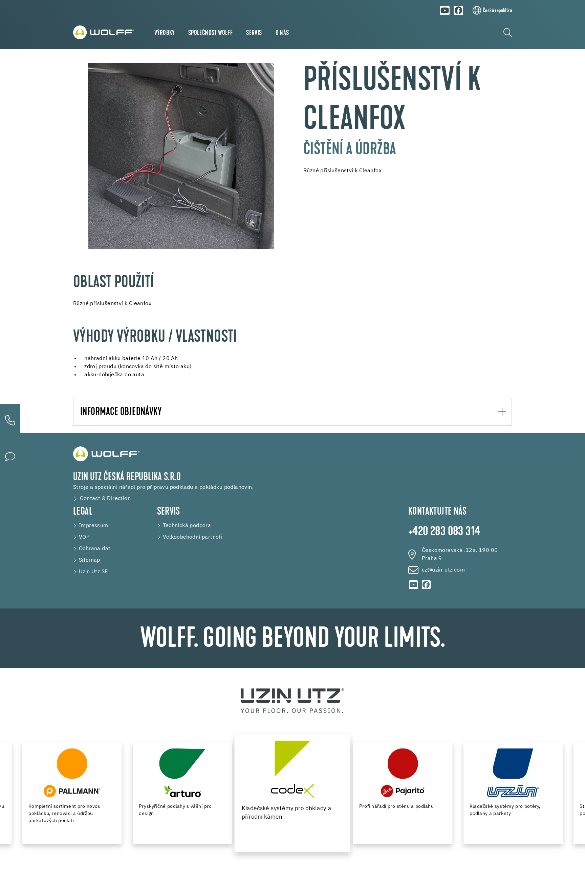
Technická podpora (187, 525)
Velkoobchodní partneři (193, 537)
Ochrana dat (94, 549)
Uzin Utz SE (93, 572)
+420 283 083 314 (444, 532)
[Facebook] (458, 10)
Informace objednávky (120, 412)
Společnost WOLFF (210, 33)
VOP (84, 537)
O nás (282, 33)
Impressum (93, 525)
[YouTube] (444, 10)
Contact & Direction (105, 498)
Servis (254, 33)
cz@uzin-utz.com (443, 570)
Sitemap (89, 560)
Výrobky (164, 33)
